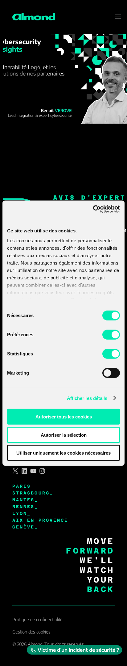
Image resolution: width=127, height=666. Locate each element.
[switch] (111, 335)
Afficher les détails (87, 398)
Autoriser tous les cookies (63, 416)
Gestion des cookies (31, 631)
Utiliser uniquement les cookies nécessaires (63, 453)
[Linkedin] (24, 471)
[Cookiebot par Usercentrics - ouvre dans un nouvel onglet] (93, 209)
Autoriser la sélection (64, 434)
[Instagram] (42, 471)
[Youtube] (33, 471)
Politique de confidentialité (37, 619)
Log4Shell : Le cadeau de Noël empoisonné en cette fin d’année (64, 159)
